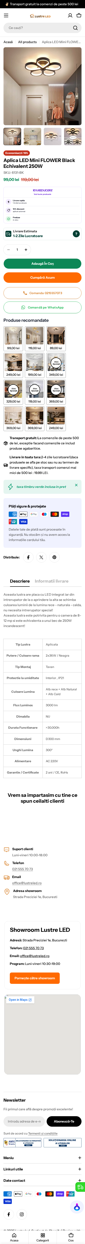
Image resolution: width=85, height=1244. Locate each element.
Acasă (8, 42)
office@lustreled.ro (27, 883)
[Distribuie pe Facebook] (28, 557)
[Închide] (76, 485)
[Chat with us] (77, 1207)
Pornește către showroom (35, 978)
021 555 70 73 (22, 869)
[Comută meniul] (6, 15)
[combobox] (42, 28)
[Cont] (70, 15)
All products (27, 42)
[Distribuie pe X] (41, 557)
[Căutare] (75, 27)
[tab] (20, 582)
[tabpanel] (42, 685)
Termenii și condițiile (43, 1133)
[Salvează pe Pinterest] (54, 557)
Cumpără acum (42, 277)
